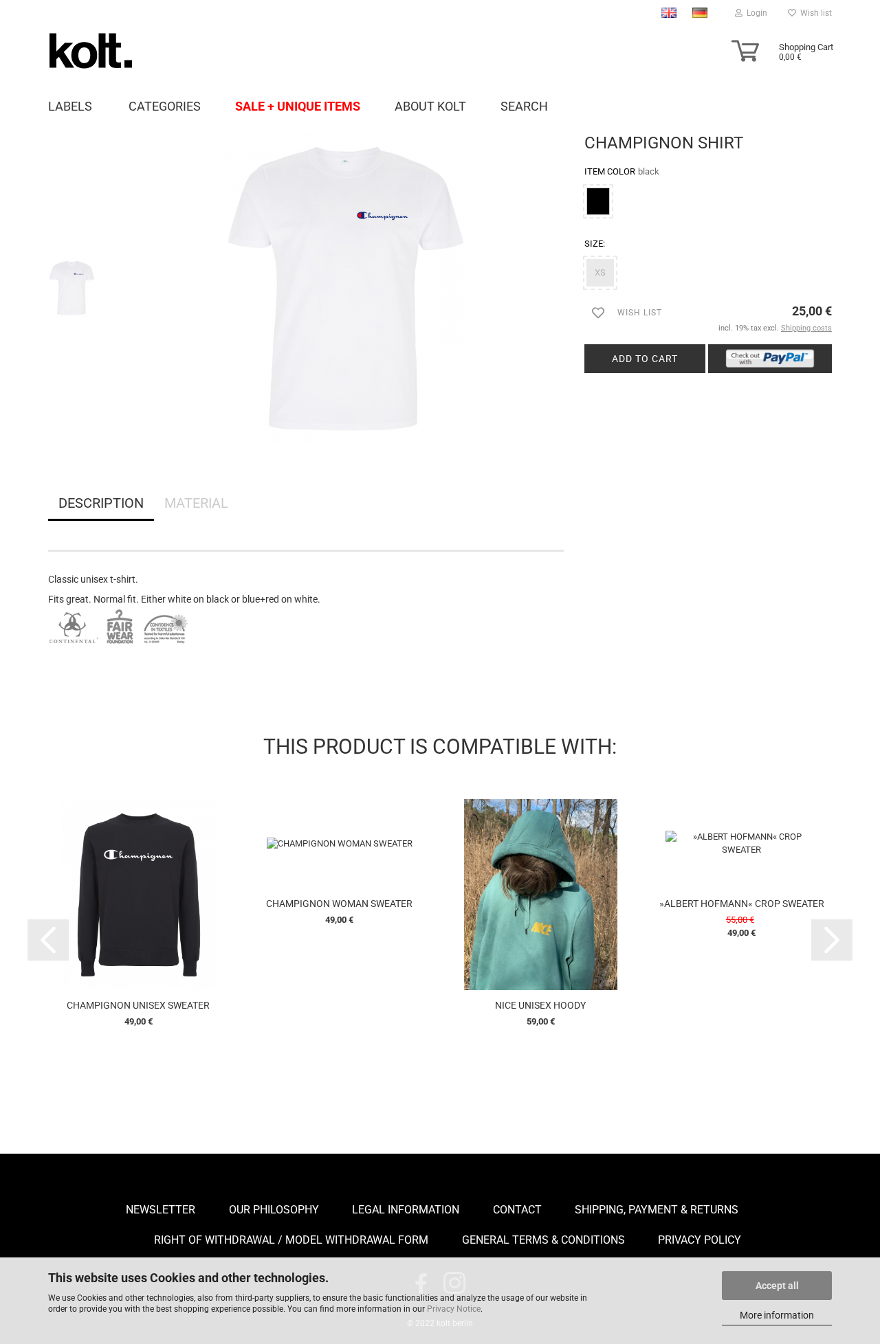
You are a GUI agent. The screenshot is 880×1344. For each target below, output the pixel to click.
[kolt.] (139, 50)
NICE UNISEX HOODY (540, 1005)
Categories (165, 106)
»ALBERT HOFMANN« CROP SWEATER (741, 903)
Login (754, 13)
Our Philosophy (274, 1209)
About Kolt (430, 106)
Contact (517, 1209)
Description (101, 503)
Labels (70, 106)
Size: (594, 243)
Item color (621, 171)
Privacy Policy (699, 1239)
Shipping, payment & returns (656, 1209)
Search (524, 106)
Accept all (777, 1285)
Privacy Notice (454, 1309)
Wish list (814, 13)
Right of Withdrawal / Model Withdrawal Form (291, 1239)
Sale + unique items (297, 106)
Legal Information (405, 1209)
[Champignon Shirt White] (346, 287)
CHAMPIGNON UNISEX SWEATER (138, 1005)
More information (777, 1315)
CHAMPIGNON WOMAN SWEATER (339, 903)
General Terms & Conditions (543, 1239)
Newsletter (160, 1209)
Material (196, 503)
